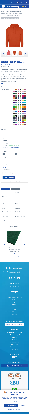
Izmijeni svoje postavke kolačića (14, 324)
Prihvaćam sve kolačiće (11, 405)
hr (14, 2)
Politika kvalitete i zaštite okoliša (14, 319)
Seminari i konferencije (14, 344)
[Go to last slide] (4, 245)
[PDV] (18, 2)
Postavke (23, 405)
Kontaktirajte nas (16, 366)
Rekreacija (14, 340)
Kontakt (14, 304)
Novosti (14, 309)
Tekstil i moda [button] (5, 11)
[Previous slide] (3, 53)
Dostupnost (15, 189)
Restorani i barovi (14, 347)
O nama (14, 302)
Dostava (14, 300)
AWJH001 (19, 15)
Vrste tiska (14, 314)
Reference (14, 312)
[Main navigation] (3, 6)
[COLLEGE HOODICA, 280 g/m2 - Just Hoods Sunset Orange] (14, 35)
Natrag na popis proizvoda (10, 18)
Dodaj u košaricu (9, 177)
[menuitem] (9, 52)
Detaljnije (4, 83)
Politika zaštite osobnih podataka (14, 321)
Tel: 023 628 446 (14, 287)
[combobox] (6, 89)
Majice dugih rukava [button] (15, 11)
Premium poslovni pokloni (14, 335)
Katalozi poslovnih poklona (14, 332)
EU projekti (14, 337)
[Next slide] (26, 53)
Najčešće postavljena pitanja (14, 297)
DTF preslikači (13, 354)
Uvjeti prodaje (14, 295)
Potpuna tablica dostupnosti (10, 147)
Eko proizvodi (14, 349)
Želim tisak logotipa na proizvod (13, 173)
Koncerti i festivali (14, 342)
